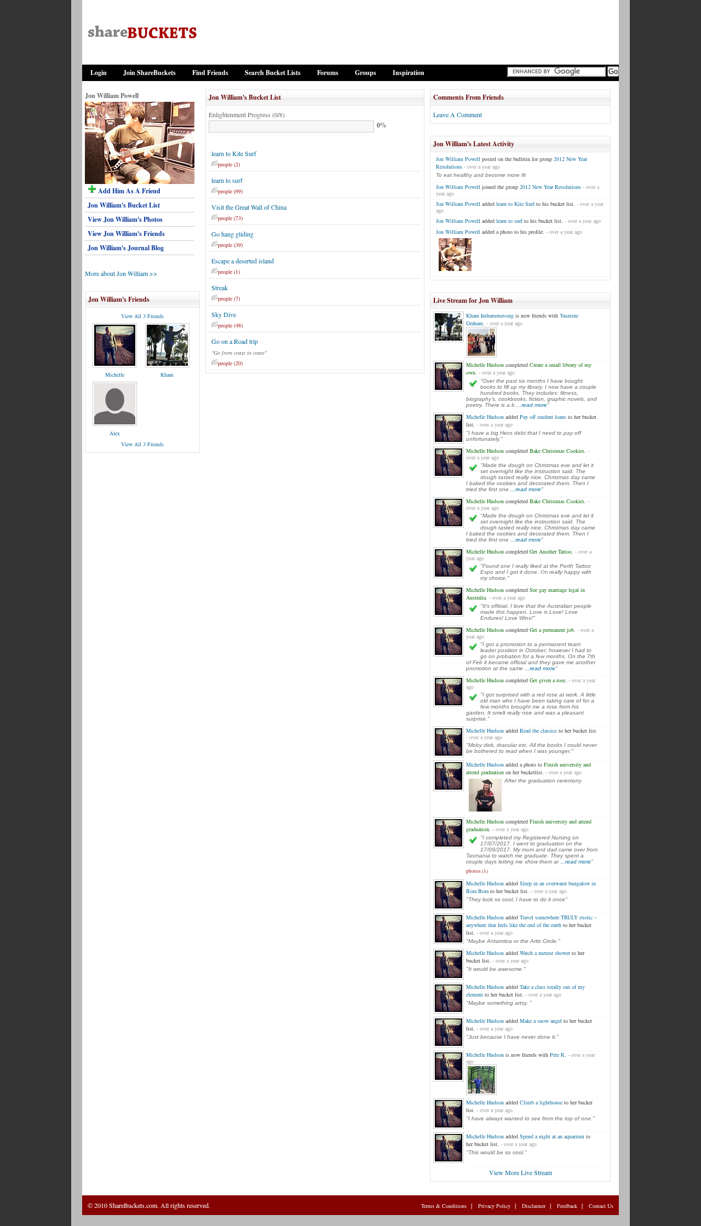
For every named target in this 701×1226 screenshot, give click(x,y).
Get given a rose (547, 680)
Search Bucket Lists (273, 72)
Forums (327, 72)
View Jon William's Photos (125, 219)
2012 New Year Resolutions (550, 187)
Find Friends (210, 72)
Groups (365, 72)
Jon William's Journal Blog (126, 247)
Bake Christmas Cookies (557, 450)
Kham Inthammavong (490, 315)
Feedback (567, 1206)
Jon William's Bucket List (124, 205)
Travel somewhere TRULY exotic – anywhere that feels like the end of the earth (531, 921)
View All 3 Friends (142, 316)
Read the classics (538, 730)
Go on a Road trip (234, 341)
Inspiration (408, 72)
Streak (219, 287)
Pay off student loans (543, 417)
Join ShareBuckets (149, 72)
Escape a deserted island (242, 260)
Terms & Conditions (444, 1206)
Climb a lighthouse (541, 1102)
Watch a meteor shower (545, 953)
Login (98, 72)
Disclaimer (533, 1206)
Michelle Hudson (485, 365)
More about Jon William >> (121, 273)
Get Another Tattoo (551, 551)
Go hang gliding (232, 233)
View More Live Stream (520, 1172)
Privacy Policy (494, 1206)
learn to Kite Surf (233, 153)
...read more (531, 405)
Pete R (557, 1054)
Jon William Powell (458, 159)
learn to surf (227, 180)
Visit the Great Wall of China (248, 207)
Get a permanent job (552, 630)
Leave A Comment (457, 114)
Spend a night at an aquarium (552, 1136)
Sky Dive (223, 314)
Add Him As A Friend (128, 190)
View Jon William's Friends (126, 233)
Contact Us (601, 1206)
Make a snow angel (541, 1020)
